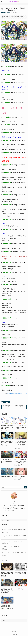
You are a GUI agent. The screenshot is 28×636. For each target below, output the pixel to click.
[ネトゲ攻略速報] (14, 1)
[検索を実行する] (25, 487)
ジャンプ (4, 12)
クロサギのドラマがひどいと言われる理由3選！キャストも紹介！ (14, 542)
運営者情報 (14, 631)
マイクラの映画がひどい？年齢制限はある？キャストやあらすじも (14, 537)
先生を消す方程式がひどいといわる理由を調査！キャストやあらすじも (14, 531)
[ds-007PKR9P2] (14, 62)
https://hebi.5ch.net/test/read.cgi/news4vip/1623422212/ (17, 393)
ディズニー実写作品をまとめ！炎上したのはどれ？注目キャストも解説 (14, 554)
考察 (8, 12)
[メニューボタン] (1, 1)
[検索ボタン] (26, 1)
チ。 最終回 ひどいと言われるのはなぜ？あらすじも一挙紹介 (14, 548)
